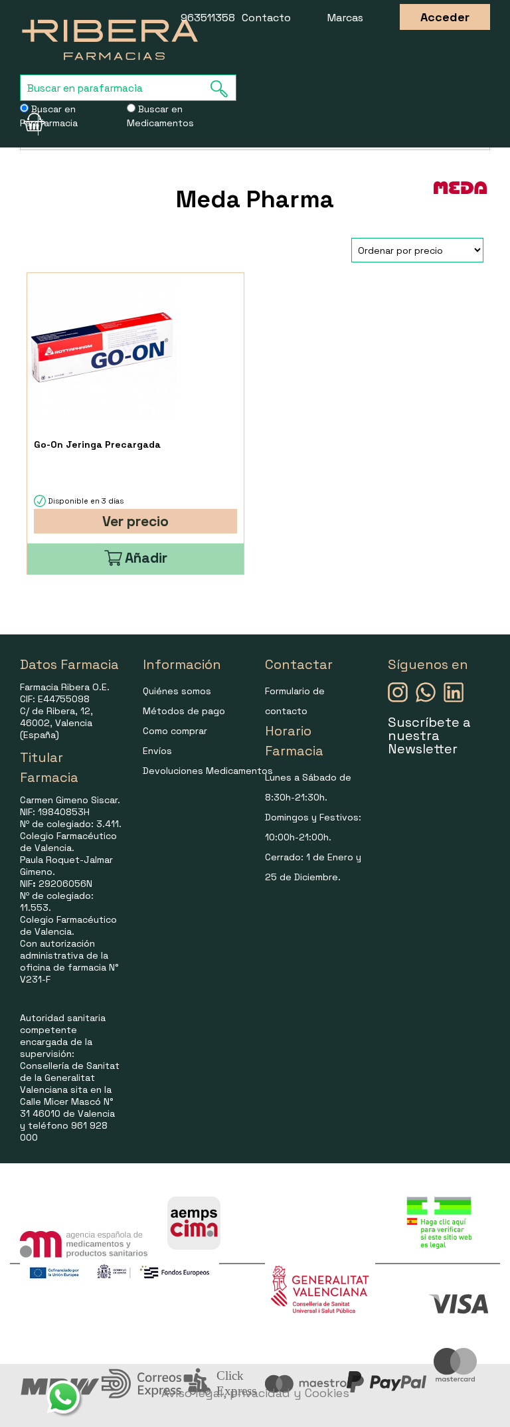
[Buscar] (223, 88)
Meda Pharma (255, 199)
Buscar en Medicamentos (160, 116)
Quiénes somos (177, 691)
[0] (29, 122)
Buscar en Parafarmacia (49, 116)
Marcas (345, 18)
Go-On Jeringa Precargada (97, 444)
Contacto (266, 18)
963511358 (208, 18)
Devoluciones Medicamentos (208, 771)
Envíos (157, 751)
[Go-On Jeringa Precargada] (102, 348)
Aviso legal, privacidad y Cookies (255, 1392)
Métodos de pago (184, 711)
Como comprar (175, 731)
